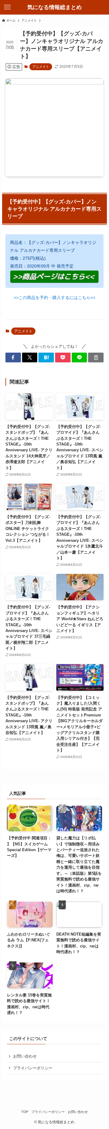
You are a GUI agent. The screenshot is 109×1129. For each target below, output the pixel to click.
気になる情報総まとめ (54, 7)
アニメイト (40, 66)
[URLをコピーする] (96, 357)
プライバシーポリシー (32, 1068)
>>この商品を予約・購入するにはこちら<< (54, 297)
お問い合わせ (25, 1056)
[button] (13, 357)
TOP (24, 1112)
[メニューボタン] (7, 7)
